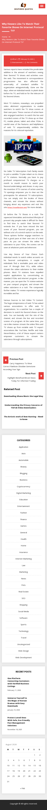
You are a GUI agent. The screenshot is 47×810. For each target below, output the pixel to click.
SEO (23, 598)
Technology (24, 631)
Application (23, 447)
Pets (23, 585)
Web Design (23, 651)
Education (23, 499)
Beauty (23, 466)
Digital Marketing (23, 493)
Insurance (23, 552)
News (23, 578)
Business (23, 480)
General (23, 532)
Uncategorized (23, 644)
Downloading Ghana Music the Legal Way (23, 396)
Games (23, 526)
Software (23, 618)
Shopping (23, 604)
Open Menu (42, 6)
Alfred (14, 59)
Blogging (23, 473)
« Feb (22, 788)
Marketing (23, 572)
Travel (23, 637)
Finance (23, 519)
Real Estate (24, 591)
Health (23, 539)
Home (23, 545)
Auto (24, 453)
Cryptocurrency (23, 486)
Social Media (23, 611)
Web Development (23, 657)
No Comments (32, 62)
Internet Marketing (23, 558)
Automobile (23, 460)
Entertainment (17, 62)
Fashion (23, 512)
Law (23, 565)
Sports (23, 624)
